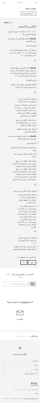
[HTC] (20, 2)
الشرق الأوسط (18, 354)
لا (23, 262)
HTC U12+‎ (22, 336)
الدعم (31, 336)
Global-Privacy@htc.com (13, 398)
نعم (32, 262)
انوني (36, 393)
